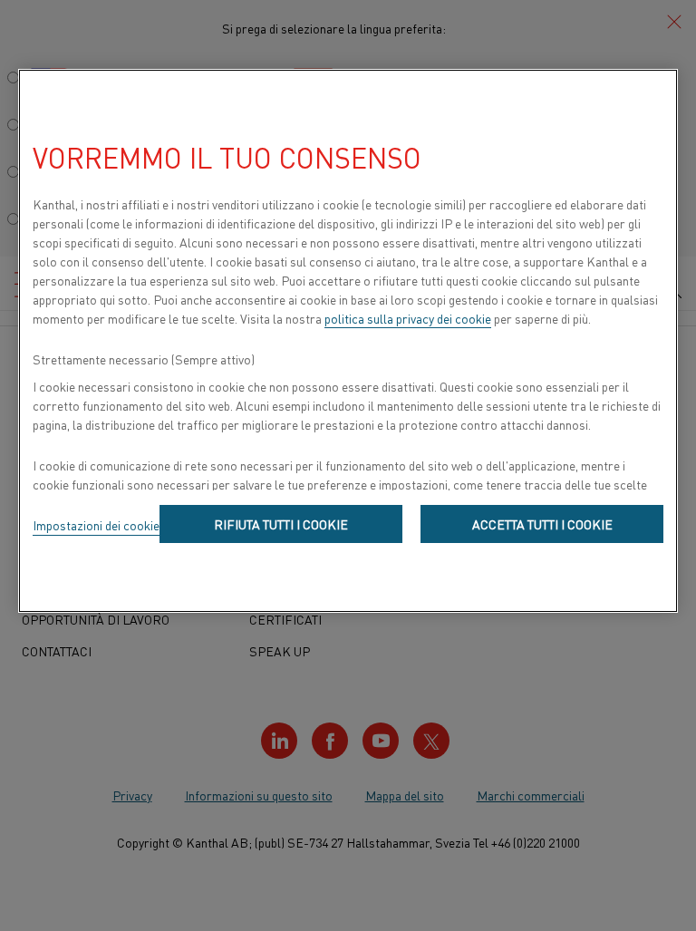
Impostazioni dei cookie (96, 525)
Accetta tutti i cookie (542, 524)
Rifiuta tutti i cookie (281, 524)
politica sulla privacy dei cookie (407, 318)
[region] (348, 341)
